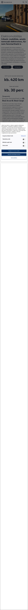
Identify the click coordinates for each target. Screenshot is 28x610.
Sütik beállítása (14, 157)
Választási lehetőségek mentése (14, 154)
